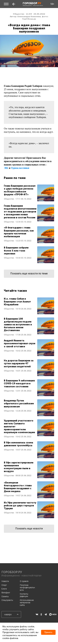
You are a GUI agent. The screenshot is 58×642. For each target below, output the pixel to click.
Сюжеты (5, 596)
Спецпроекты (7, 600)
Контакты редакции (24, 595)
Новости (5, 581)
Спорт (4, 585)
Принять (48, 632)
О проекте (24, 581)
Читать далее (29, 193)
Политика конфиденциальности (27, 587)
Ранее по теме (15, 178)
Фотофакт (5, 593)
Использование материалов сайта (27, 602)
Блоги (4, 589)
